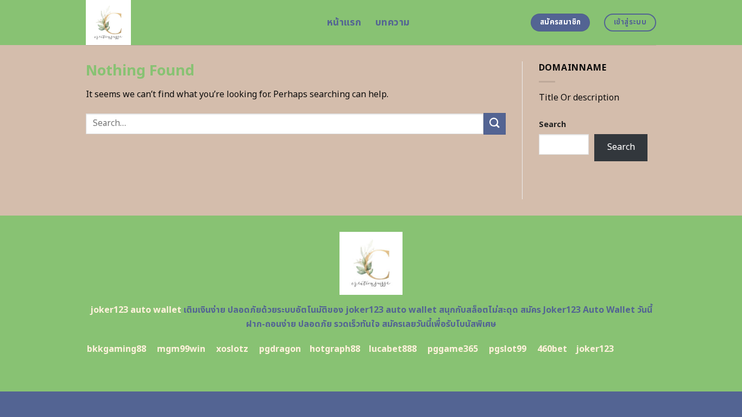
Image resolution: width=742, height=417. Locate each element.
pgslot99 (507, 349)
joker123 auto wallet (135, 310)
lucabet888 (393, 349)
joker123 (595, 349)
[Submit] (494, 123)
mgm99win (181, 349)
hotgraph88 (335, 349)
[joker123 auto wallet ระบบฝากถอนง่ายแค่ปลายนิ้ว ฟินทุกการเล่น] (198, 22)
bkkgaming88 (116, 349)
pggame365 (452, 349)
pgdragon (280, 349)
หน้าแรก (344, 22)
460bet (552, 349)
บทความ (392, 22)
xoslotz (232, 349)
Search (552, 124)
